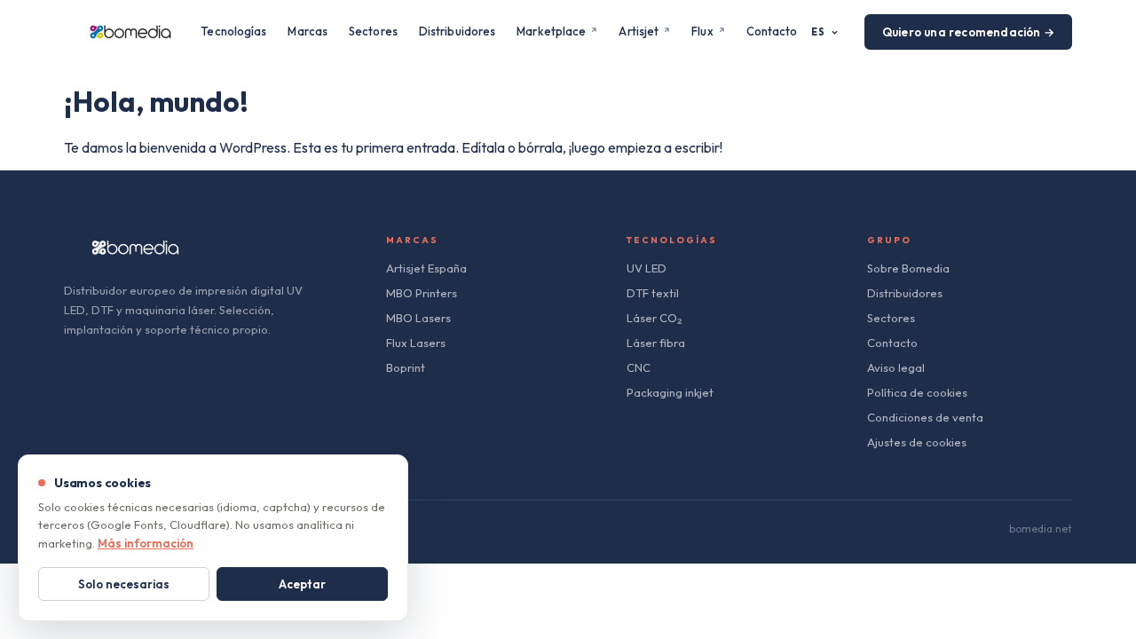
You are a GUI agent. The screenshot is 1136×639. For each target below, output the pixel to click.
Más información (145, 543)
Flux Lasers (416, 342)
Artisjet (639, 31)
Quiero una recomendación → (968, 32)
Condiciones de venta (925, 417)
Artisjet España (426, 268)
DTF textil (653, 293)
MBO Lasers (418, 318)
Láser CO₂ (654, 318)
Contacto (772, 31)
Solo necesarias (124, 584)
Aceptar (302, 584)
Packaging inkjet (670, 392)
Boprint (405, 367)
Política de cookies (917, 392)
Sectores (373, 31)
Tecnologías (233, 31)
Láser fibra (656, 342)
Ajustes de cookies (916, 442)
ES (818, 32)
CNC (639, 367)
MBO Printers (421, 293)
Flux (702, 31)
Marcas (307, 31)
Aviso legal (896, 367)
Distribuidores (457, 31)
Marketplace (551, 31)
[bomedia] (130, 32)
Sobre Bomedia (908, 268)
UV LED (647, 268)
